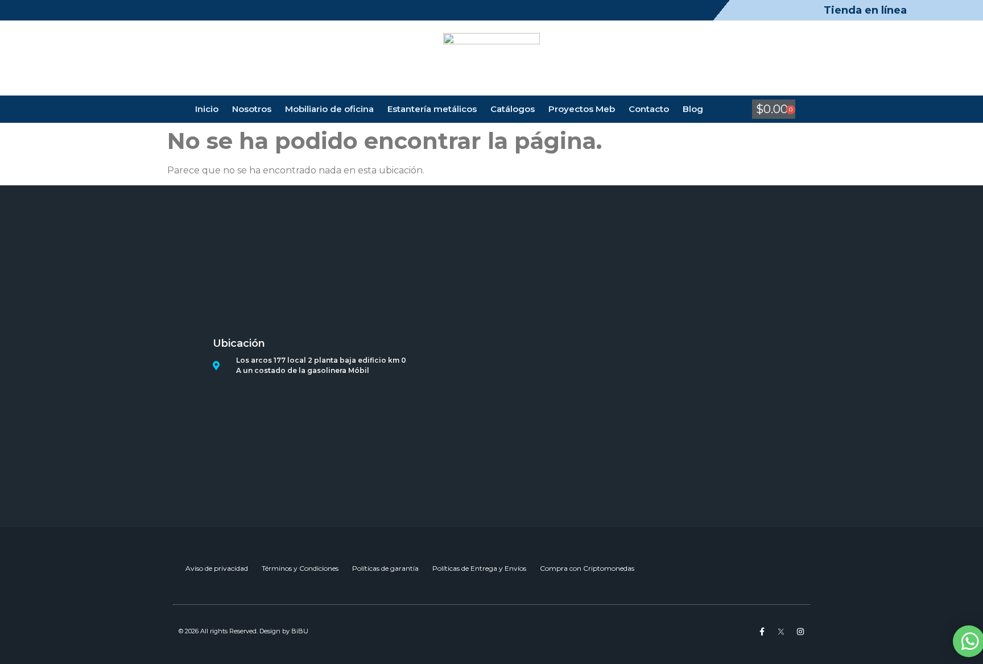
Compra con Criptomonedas (587, 568)
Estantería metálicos (432, 108)
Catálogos (512, 108)
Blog (693, 108)
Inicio (206, 108)
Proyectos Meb (581, 108)
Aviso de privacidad (216, 568)
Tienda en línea (865, 10)
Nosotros (251, 108)
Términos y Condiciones (300, 568)
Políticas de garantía (385, 568)
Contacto (649, 108)
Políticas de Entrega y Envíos (479, 568)
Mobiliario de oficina (329, 108)
